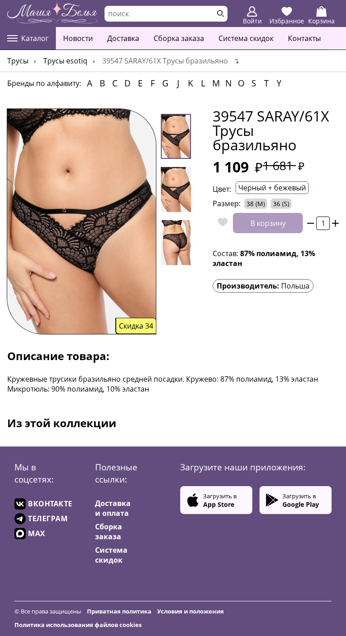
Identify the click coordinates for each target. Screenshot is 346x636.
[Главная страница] (52, 13)
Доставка (123, 38)
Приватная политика (119, 611)
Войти (252, 21)
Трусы (17, 61)
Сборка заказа (179, 38)
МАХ (37, 533)
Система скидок (246, 38)
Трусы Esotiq (65, 61)
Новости (78, 38)
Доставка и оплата (113, 508)
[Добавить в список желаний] (220, 223)
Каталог (35, 38)
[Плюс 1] (335, 223)
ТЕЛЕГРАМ (48, 518)
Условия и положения (190, 611)
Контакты (304, 38)
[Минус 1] (310, 223)
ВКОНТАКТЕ (50, 504)
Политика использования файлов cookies (77, 625)
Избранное (286, 21)
